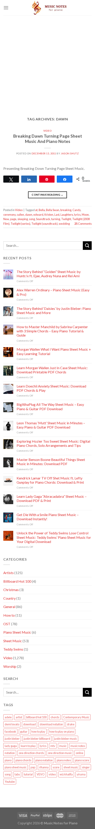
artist (19, 717)
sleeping (22, 219)
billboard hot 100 (36, 717)
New (6, 219)
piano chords (23, 760)
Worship (9, 666)
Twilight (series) (20, 223)
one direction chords (31, 753)
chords (55, 717)
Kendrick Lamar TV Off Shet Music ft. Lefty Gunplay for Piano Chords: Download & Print (50, 480)
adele (8, 717)
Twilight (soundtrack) (44, 223)
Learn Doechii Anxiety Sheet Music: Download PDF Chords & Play (51, 388)
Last (56, 214)
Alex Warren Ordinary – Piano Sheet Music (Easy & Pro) (53, 292)
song (32, 219)
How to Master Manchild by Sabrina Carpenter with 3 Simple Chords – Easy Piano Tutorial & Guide (52, 331)
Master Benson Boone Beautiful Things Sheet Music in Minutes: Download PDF (51, 461)
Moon (85, 214)
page (13, 219)
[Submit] (87, 245)
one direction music (60, 753)
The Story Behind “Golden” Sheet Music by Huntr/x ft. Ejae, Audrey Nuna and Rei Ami (49, 273)
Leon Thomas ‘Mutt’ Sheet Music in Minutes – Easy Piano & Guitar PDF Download (51, 425)
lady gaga (11, 746)
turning (55, 219)
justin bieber (12, 738)
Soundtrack (43, 219)
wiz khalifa (66, 774)
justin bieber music (65, 738)
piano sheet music (16, 767)
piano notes (64, 760)
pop (32, 767)
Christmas (11, 590)
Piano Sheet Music (17, 632)
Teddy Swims (13, 649)
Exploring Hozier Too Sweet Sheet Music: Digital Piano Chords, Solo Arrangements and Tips (53, 443)
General (9, 606)
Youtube (10, 781)
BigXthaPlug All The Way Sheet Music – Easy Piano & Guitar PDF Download (50, 406)
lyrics (77, 214)
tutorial (28, 774)
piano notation (44, 760)
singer (86, 767)
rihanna (44, 767)
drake (70, 724)
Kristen (48, 214)
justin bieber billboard (37, 738)
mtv (52, 746)
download (29, 724)
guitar (23, 731)
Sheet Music (12, 641)
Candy (76, 210)
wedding (64, 223)
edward (38, 214)
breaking (65, 210)
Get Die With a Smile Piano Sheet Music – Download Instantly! (48, 517)
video (52, 774)
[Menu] (6, 7)
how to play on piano (61, 731)
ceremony (9, 214)
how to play (38, 731)
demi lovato (12, 724)
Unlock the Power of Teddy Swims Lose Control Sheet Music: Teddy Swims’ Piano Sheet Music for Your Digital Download (54, 537)
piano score (82, 760)
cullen (20, 214)
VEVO (41, 774)
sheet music (70, 767)
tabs (17, 774)
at (36, 210)
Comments (83, 223)
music (62, 746)
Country (9, 598)
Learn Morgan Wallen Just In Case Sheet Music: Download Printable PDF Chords (52, 370)
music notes (77, 746)
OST (6, 624)
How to (9, 615)
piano (8, 760)
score (56, 767)
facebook (10, 731)
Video (47, 130)
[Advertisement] (47, 62)
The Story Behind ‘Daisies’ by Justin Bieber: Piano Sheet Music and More (54, 310)
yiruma (81, 774)
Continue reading (47, 194)
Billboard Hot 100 (17, 581)
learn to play (28, 746)
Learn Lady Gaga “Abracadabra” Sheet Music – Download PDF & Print (52, 498)
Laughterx (67, 214)
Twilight (66, 219)
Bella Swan (52, 210)
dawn (28, 214)
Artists (8, 573)
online (79, 753)
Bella (42, 210)
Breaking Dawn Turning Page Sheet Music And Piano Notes (47, 138)
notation (10, 753)
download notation (51, 724)
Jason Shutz (70, 153)
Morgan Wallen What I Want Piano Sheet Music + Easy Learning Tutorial (54, 351)
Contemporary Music (76, 717)
